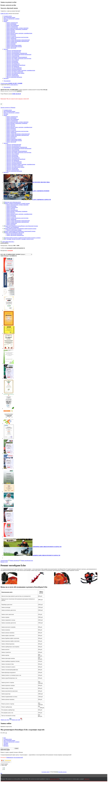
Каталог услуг (4, 561)
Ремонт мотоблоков (11, 24)
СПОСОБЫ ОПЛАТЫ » (8, 241)
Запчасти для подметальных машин (15, 73)
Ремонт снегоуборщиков (12, 25)
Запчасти (6, 49)
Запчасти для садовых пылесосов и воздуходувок (18, 58)
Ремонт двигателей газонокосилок (15, 235)
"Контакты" (86, 779)
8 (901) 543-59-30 (16, 93)
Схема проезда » (14, 84)
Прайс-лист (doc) (5, 719)
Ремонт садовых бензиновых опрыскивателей (18, 40)
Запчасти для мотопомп (12, 62)
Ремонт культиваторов (12, 26)
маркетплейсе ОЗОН (54, 779)
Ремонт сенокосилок (11, 42)
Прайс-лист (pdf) (16, 719)
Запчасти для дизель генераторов (14, 71)
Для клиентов (7, 80)
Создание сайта (45, 772)
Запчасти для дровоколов (12, 66)
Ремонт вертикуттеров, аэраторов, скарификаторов (19, 33)
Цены (11, 18)
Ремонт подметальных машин (13, 45)
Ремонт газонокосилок (12, 22)
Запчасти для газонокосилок (13, 51)
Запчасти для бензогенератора (14, 69)
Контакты (6, 78)
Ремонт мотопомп (11, 43)
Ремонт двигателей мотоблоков (14, 234)
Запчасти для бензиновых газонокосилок (16, 53)
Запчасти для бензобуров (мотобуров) (15, 65)
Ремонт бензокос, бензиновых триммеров (16, 29)
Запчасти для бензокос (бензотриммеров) (16, 57)
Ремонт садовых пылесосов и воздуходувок (17, 37)
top (1, 773)
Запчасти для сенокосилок (13, 63)
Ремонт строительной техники (14, 46)
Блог (5, 737)
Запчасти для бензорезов (12, 75)
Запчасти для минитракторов (13, 50)
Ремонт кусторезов (11, 36)
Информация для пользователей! (14, 757)
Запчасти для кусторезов (12, 59)
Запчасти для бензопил (12, 61)
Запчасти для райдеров (12, 74)
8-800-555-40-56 (5, 13)
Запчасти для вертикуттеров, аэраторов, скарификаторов (20, 70)
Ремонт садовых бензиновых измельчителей (17, 41)
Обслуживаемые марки (9, 17)
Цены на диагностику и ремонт (11, 741)
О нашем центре (8, 16)
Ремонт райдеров (10, 32)
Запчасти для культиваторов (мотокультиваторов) (18, 54)
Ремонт (5, 21)
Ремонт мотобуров (11, 34)
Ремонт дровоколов (11, 38)
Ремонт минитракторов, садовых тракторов (17, 28)
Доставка (6, 20)
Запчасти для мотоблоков (12, 55)
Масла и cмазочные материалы (14, 77)
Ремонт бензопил (10, 30)
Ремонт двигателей (11, 47)
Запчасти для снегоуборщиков (14, 67)
